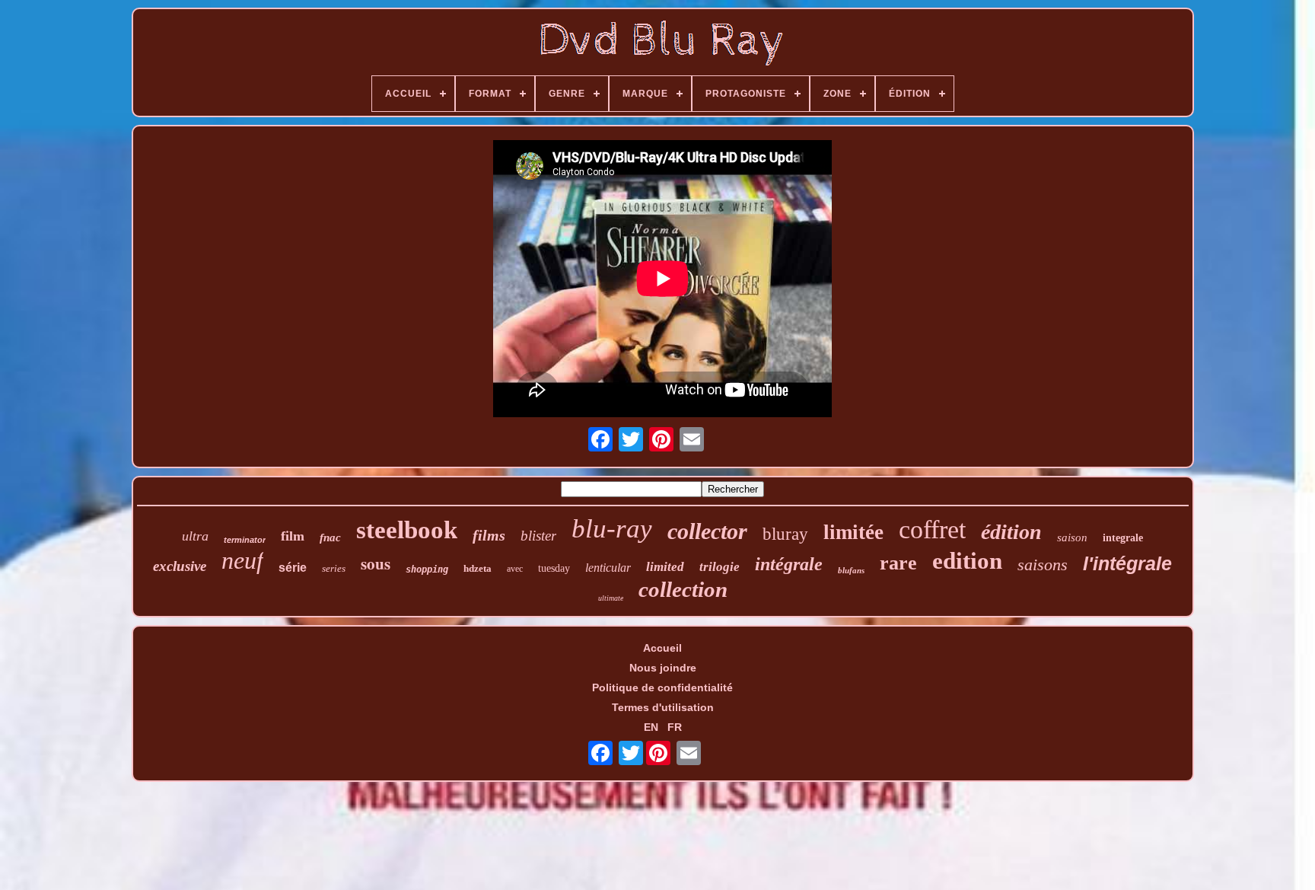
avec (515, 568)
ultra (195, 536)
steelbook (406, 530)
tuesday (554, 568)
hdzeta (477, 568)
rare (898, 563)
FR (674, 727)
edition (967, 560)
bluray (785, 534)
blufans (851, 570)
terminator (245, 539)
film (292, 536)
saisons (1042, 564)
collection (683, 589)
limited (665, 567)
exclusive (179, 566)
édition (1011, 532)
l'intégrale (1127, 563)
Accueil (662, 648)
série (293, 567)
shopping (427, 569)
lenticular (608, 567)
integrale (1123, 538)
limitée (853, 532)
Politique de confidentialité (662, 687)
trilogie (719, 567)
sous (375, 563)
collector (707, 531)
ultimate (610, 598)
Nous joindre (662, 668)
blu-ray (612, 529)
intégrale (789, 564)
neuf (242, 560)
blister (538, 536)
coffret (932, 529)
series (333, 568)
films (489, 535)
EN (651, 727)
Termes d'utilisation (663, 707)
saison (1072, 537)
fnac (330, 537)
